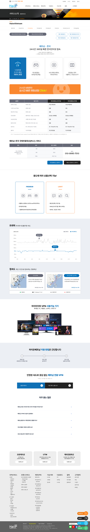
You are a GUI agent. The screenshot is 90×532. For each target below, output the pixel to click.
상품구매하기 (23, 385)
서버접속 (12, 485)
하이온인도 (57, 28)
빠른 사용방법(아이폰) (75, 38)
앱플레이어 (12, 494)
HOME (10, 18)
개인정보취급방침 (32, 523)
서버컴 (48, 479)
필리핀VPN (38, 490)
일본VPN (38, 510)
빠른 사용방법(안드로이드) (74, 34)
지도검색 (12, 510)
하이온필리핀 (39, 28)
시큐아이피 (11, 513)
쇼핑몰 (11, 509)
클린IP (11, 488)
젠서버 (48, 482)
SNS (11, 493)
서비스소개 (15, 18)
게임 (11, 502)
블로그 (78, 1)
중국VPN (38, 481)
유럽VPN (38, 509)
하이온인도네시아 (66, 28)
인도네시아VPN (39, 503)
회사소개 (24, 523)
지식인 (11, 491)
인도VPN (38, 498)
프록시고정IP (24, 484)
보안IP (11, 515)
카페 (11, 490)
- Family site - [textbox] (72, 523)
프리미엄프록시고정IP (26, 477)
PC (57, 477)
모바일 (58, 479)
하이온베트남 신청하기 (55, 162)
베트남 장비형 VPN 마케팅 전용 (37, 34)
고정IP (10, 477)
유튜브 (73, 527)
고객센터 (75, 6)
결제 (66, 6)
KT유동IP (11, 506)
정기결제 (69, 479)
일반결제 (69, 477)
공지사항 (77, 477)
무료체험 (64, 1)
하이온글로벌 (76, 28)
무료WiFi (12, 479)
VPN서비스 (28, 6)
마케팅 (11, 486)
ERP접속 (12, 483)
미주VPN (38, 507)
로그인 (69, 1)
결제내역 (69, 482)
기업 (11, 482)
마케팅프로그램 (13, 507)
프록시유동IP (24, 487)
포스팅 (11, 500)
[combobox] (75, 524)
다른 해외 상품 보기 (53, 385)
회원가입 (73, 1)
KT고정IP (11, 497)
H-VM (48, 477)
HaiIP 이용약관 (41, 523)
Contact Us (49, 523)
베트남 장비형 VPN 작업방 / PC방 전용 (18, 34)
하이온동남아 (48, 28)
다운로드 (51, 6)
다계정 (11, 503)
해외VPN (43, 6)
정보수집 (24, 482)
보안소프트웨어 (13, 516)
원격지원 (77, 485)
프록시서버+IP (24, 489)
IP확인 (76, 487)
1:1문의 (76, 482)
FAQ (76, 479)
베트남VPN (38, 486)
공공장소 (12, 480)
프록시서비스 (36, 6)
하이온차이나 (21, 28)
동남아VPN (38, 494)
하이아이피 (13, 6)
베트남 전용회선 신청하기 (72, 162)
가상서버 (59, 6)
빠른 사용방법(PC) (62, 34)
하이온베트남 (22, 18)
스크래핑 (24, 480)
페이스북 (76, 527)
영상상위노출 (24, 479)
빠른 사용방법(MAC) (62, 38)
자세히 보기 (20, 462)
